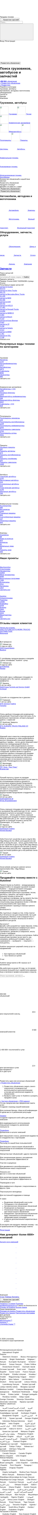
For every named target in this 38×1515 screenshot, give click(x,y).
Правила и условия (7, 1304)
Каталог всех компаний (9, 1242)
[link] (19, 181)
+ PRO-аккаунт (24, 1101)
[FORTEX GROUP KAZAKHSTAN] (24, 1272)
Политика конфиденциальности (11, 1304)
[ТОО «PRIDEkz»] (8, 1278)
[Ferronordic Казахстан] (24, 1278)
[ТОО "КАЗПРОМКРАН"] (8, 1288)
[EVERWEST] (24, 1257)
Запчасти (6, 268)
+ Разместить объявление (10, 1083)
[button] (19, 52)
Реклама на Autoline (8, 1311)
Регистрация (5, 1230)
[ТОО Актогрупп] (8, 1262)
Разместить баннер (7, 1313)
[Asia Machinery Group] (24, 1293)
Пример (3, 1116)
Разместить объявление (10, 189)
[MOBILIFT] (8, 1283)
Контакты (15, 1297)
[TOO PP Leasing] (24, 1252)
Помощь (8, 1297)
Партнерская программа (25, 1313)
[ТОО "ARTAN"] (8, 1293)
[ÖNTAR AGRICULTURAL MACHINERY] (8, 1267)
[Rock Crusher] (8, 1247)
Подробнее (4, 1130)
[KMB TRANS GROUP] (24, 1288)
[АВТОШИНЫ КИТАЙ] (8, 1272)
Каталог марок (21, 1307)
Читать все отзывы (7, 628)
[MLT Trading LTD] (24, 1247)
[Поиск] (16, 32)
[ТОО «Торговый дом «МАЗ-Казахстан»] (24, 1283)
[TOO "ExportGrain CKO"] (24, 1267)
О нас (2, 1297)
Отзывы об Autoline (7, 1307)
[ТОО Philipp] (24, 1262)
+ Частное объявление (9, 1101)
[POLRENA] (8, 1257)
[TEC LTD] (8, 1252)
